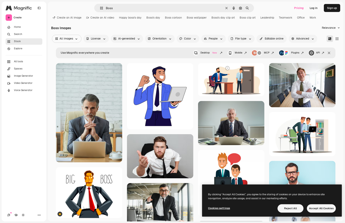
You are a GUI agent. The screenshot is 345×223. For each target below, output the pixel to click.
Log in (313, 8)
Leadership (267, 17)
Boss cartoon (173, 17)
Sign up (332, 8)
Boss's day (153, 17)
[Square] (337, 39)
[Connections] (9, 215)
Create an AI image (69, 17)
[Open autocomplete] (99, 8)
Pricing (299, 8)
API (318, 52)
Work (312, 17)
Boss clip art (248, 17)
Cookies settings (219, 208)
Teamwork (285, 17)
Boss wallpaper (197, 17)
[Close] (329, 53)
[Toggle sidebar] (39, 8)
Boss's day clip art (223, 17)
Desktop (208, 52)
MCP (267, 52)
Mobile (238, 52)
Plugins (295, 52)
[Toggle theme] (23, 215)
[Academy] (16, 215)
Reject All (290, 208)
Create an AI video (102, 17)
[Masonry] (330, 39)
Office (301, 17)
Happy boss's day (130, 17)
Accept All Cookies (321, 208)
